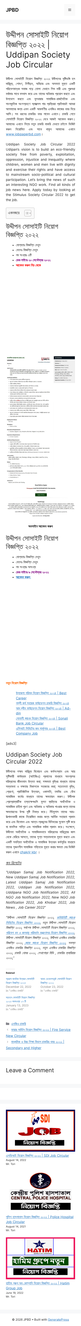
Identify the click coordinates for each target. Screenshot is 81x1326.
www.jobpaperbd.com (23, 134)
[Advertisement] (40, 313)
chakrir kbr (28, 852)
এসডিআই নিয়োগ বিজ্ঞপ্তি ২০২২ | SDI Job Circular (37, 1156)
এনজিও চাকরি (18, 1024)
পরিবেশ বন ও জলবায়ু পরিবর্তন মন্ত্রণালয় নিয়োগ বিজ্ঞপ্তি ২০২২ (40, 933)
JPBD (12, 10)
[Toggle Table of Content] (25, 213)
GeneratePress (58, 1319)
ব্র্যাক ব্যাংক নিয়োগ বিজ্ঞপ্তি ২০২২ (45, 943)
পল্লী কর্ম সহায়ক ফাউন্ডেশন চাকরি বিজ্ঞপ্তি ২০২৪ (42, 703)
